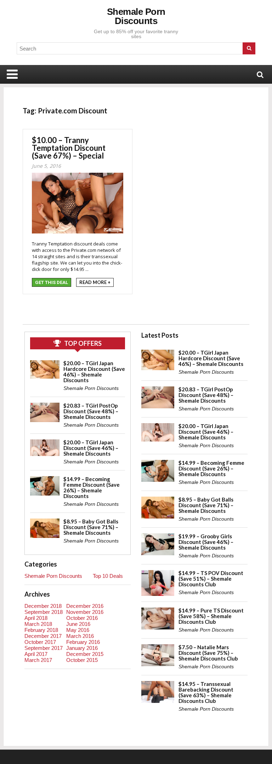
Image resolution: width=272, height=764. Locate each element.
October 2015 (82, 660)
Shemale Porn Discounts (136, 16)
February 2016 (83, 642)
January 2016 (82, 648)
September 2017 (43, 648)
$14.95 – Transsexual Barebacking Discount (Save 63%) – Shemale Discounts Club (205, 692)
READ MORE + (94, 282)
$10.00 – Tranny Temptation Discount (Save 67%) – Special (69, 147)
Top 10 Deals (108, 576)
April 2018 (35, 618)
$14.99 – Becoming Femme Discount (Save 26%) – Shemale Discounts (91, 487)
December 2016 (84, 606)
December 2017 (43, 636)
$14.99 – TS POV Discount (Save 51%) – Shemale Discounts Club (210, 578)
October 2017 (40, 642)
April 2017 (35, 654)
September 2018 (43, 612)
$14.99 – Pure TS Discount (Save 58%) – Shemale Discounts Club (211, 616)
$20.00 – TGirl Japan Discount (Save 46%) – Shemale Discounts (90, 448)
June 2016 (78, 624)
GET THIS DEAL (51, 282)
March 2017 (38, 660)
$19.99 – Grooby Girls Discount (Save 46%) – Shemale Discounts (205, 542)
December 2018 (43, 606)
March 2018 (38, 624)
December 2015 (84, 654)
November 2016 (84, 612)
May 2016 (77, 630)
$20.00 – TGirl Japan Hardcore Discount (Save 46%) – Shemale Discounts (94, 371)
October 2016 (82, 618)
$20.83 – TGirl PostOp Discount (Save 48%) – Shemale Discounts (90, 411)
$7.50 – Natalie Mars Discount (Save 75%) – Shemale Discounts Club (208, 653)
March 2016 (80, 636)
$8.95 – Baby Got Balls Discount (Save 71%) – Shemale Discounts (90, 527)
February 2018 (41, 630)
